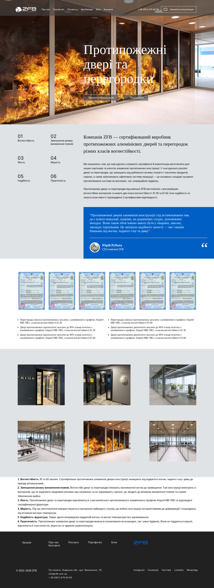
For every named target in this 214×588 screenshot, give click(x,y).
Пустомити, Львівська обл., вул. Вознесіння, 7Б (75, 570)
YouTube (166, 570)
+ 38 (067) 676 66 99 (148, 9)
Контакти (108, 9)
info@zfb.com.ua (58, 574)
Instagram (139, 570)
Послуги (71, 9)
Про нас (46, 9)
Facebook (153, 570)
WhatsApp (192, 570)
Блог (98, 9)
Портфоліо (58, 9)
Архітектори (87, 9)
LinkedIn (179, 570)
